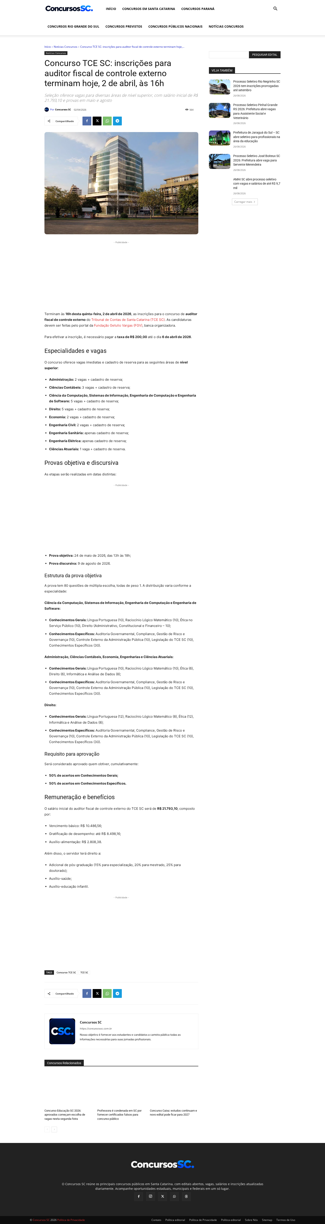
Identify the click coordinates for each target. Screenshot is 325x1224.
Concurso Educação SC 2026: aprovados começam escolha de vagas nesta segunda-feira (64, 1114)
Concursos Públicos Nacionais (175, 26)
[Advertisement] (121, 275)
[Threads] (186, 1196)
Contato (156, 1220)
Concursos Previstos (123, 26)
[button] (275, 9)
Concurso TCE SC (66, 972)
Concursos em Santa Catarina (148, 9)
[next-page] (54, 1129)
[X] (97, 121)
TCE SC (84, 972)
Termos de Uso (285, 1220)
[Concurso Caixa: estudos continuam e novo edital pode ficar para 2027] (174, 1089)
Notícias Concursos (226, 26)
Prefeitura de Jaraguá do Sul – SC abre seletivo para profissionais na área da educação (256, 137)
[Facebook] (86, 121)
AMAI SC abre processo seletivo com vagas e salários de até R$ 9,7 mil (256, 184)
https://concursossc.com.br (96, 1028)
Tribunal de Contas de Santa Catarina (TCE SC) (128, 320)
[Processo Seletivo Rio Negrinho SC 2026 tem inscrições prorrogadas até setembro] (219, 87)
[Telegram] (117, 121)
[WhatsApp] (107, 121)
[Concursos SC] (47, 109)
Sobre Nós (251, 1220)
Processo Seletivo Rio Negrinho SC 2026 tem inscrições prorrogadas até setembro (256, 86)
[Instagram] (150, 1196)
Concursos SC (63, 109)
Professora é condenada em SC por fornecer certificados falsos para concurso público (119, 1114)
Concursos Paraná (197, 9)
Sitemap (267, 1220)
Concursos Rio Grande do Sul (73, 26)
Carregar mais (243, 202)
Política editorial (175, 1220)
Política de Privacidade (203, 1220)
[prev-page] (47, 1129)
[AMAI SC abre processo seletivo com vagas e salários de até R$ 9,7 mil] (219, 184)
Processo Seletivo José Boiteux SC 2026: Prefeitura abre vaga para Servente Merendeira (256, 160)
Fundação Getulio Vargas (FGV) (118, 325)
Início (111, 9)
